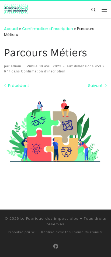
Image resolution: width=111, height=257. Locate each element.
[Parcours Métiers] (55, 129)
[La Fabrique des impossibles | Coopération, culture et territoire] (16, 9)
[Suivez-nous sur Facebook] (55, 246)
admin (16, 66)
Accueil (11, 28)
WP (34, 232)
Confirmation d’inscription (47, 28)
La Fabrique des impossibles (49, 218)
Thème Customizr (87, 232)
